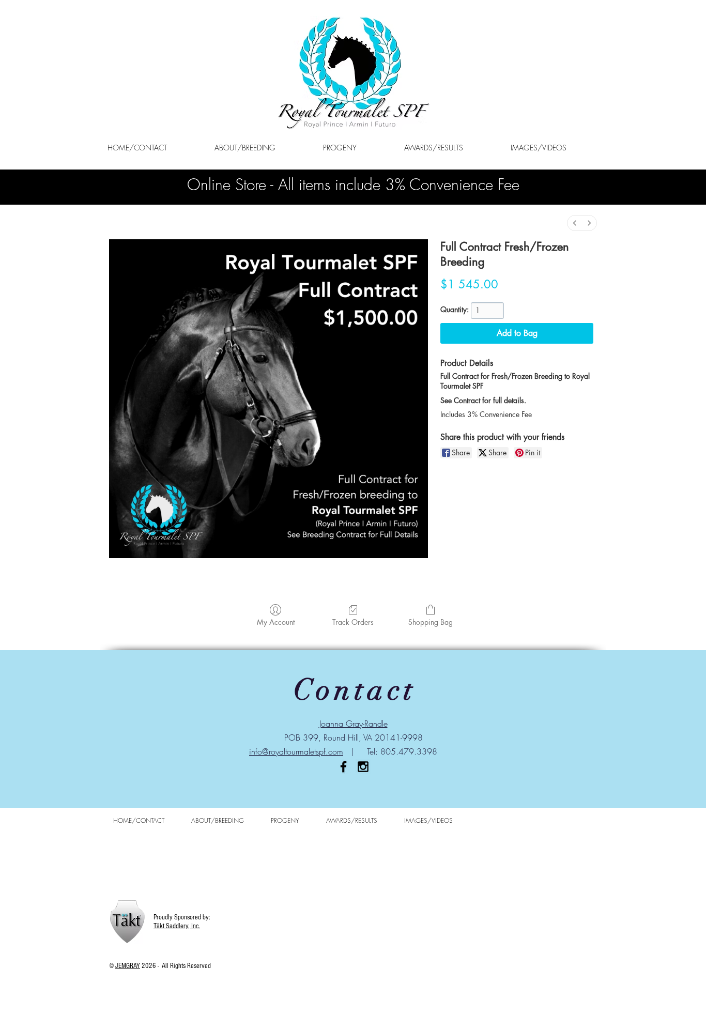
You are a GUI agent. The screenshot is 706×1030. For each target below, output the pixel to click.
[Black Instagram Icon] (363, 766)
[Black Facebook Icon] (343, 766)
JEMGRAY (127, 966)
